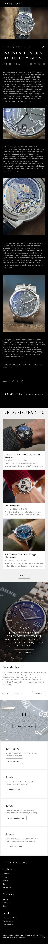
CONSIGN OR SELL (24, 652)
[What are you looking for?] (39, 3)
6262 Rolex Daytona (13, 506)
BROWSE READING (15, 846)
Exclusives (6, 874)
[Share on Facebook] (31, 64)
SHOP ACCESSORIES (16, 818)
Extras (5, 884)
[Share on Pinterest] (35, 64)
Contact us (6, 903)
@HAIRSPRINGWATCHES (24, 726)
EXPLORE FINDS (14, 789)
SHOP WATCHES (14, 761)
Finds (5, 877)
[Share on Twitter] (39, 64)
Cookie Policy (8, 925)
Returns (5, 906)
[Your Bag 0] (43, 3)
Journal (5, 881)
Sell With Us (7, 888)
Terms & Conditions (10, 918)
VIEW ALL (24, 576)
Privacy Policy (8, 921)
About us (6, 899)
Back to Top (40, 937)
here (17, 365)
